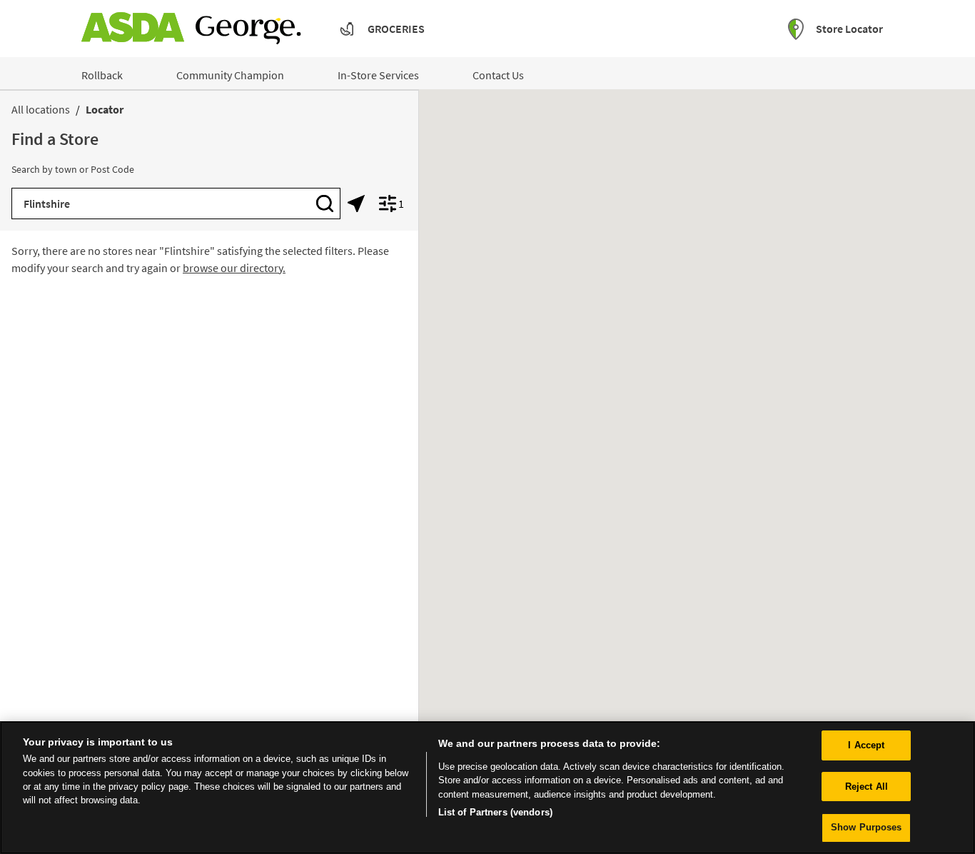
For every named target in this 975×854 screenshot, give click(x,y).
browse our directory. (234, 268)
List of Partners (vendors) (495, 812)
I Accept (866, 745)
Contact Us (498, 75)
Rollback (102, 75)
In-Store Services (378, 75)
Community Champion (230, 75)
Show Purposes (866, 827)
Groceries (396, 28)
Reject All (866, 786)
